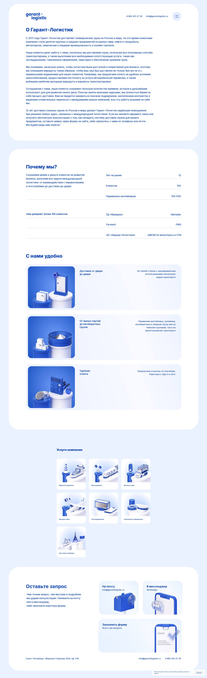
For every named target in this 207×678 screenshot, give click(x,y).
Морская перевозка (66, 485)
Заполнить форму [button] (114, 624)
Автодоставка (129, 485)
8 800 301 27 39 (134, 16)
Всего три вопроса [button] (112, 628)
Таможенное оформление (133, 519)
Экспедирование (97, 519)
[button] (140, 635)
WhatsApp (152, 590)
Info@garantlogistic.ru (150, 658)
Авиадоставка (64, 519)
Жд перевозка (96, 485)
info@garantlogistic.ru (157, 16)
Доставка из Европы (66, 553)
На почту (108, 586)
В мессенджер (157, 586)
